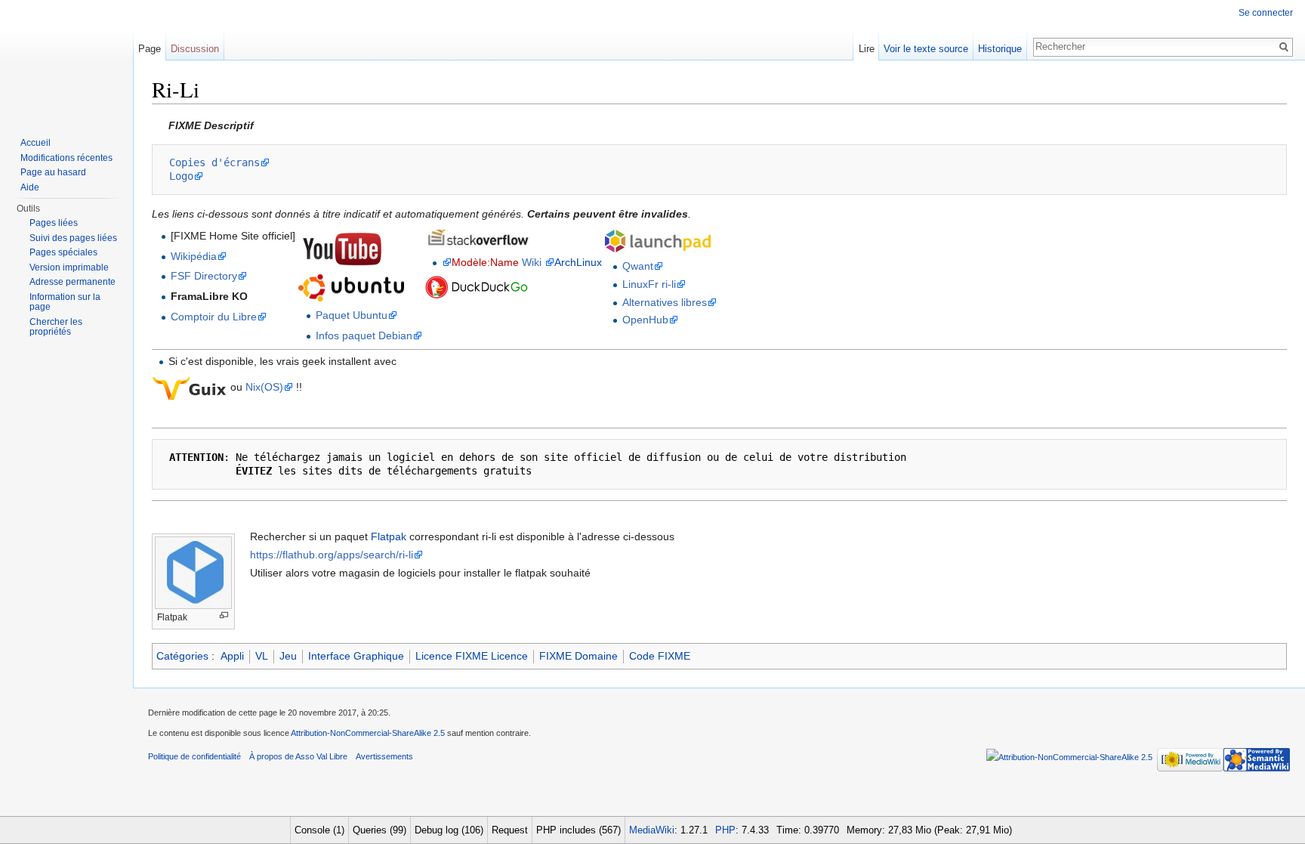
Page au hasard (53, 172)
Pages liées (53, 223)
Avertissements (384, 756)
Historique (1000, 48)
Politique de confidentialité (194, 756)
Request (510, 830)
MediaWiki (651, 830)
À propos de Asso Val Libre (298, 756)
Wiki (532, 262)
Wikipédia (194, 256)
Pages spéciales (63, 252)
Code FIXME (659, 656)
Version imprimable (69, 267)
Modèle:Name (485, 262)
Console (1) (319, 830)
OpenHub (645, 320)
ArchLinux (578, 262)
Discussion (195, 48)
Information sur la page (64, 302)
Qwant (637, 266)
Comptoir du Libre (214, 317)
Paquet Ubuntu (351, 315)
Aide (29, 187)
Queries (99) (379, 830)
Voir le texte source (926, 48)
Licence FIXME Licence (471, 656)
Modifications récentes (66, 158)
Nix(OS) (264, 387)
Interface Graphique (356, 656)
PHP (725, 830)
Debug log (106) (449, 830)
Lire (867, 48)
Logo (181, 176)
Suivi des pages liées (73, 238)
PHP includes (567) (578, 830)
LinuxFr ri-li (649, 284)
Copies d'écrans (214, 162)
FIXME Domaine (578, 656)
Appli (232, 656)
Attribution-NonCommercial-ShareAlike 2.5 (368, 732)
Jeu (288, 656)
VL (261, 656)
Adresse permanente (72, 282)
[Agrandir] (224, 615)
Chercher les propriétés (55, 327)
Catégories (182, 656)
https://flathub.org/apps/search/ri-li (331, 555)
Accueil (35, 143)
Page (149, 48)
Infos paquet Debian (364, 335)
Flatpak (388, 536)
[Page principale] (66, 60)
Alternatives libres (664, 302)
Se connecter (1266, 13)
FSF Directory (204, 276)
